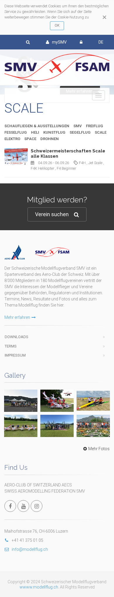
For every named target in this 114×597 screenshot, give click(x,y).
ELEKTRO (12, 139)
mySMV (59, 42)
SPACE (30, 139)
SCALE (100, 132)
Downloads (16, 337)
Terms (11, 346)
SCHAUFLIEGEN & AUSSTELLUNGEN (36, 126)
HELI (35, 132)
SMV (77, 126)
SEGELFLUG (80, 132)
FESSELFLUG (15, 132)
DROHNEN (49, 139)
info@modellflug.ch (30, 549)
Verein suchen (52, 214)
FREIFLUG (94, 126)
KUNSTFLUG (54, 132)
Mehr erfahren (17, 317)
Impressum (15, 355)
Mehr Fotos (99, 448)
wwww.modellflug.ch (39, 587)
